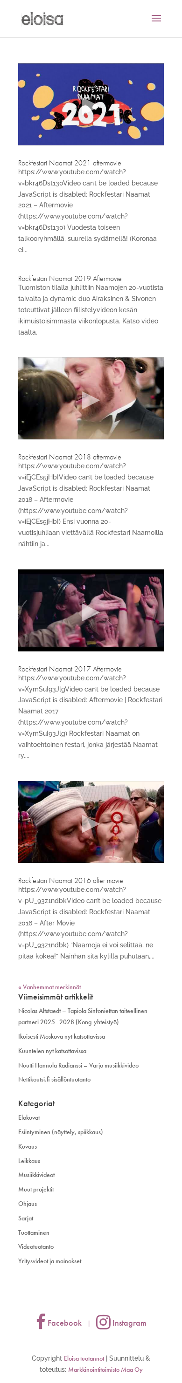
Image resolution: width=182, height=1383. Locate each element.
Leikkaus (29, 1161)
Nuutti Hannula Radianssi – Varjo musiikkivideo (78, 1065)
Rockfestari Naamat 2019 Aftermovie (70, 278)
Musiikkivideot (36, 1175)
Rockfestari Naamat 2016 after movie (70, 880)
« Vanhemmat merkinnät (49, 987)
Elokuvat (29, 1117)
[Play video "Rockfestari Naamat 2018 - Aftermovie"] (91, 398)
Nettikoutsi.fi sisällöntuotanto (54, 1079)
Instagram (129, 1322)
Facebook (64, 1322)
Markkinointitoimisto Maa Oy (105, 1369)
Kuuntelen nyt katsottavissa (52, 1051)
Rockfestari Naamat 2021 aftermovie (69, 163)
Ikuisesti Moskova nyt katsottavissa (61, 1036)
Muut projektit (36, 1189)
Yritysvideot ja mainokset (49, 1261)
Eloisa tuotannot (84, 1358)
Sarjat (25, 1218)
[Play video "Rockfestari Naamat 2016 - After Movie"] (91, 822)
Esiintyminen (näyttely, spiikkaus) (60, 1132)
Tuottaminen (33, 1232)
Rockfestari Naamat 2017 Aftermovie (70, 669)
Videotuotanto (36, 1246)
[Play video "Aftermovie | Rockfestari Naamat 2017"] (91, 610)
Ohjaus (27, 1203)
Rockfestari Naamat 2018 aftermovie (69, 457)
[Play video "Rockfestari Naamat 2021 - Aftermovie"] (91, 104)
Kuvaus (27, 1146)
